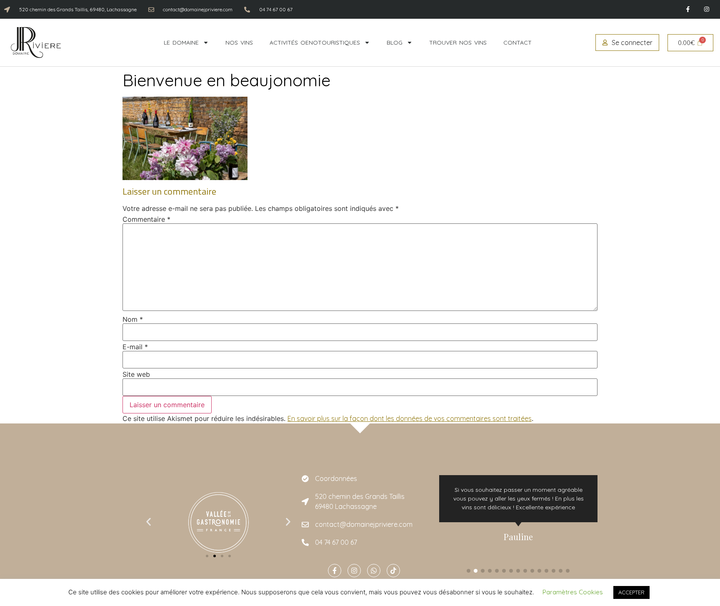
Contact (517, 42)
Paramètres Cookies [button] (572, 592)
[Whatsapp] (373, 570)
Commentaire (146, 219)
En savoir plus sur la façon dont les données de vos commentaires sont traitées (410, 418)
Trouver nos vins (458, 42)
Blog (394, 42)
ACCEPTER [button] (631, 592)
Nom (132, 319)
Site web (136, 374)
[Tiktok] (393, 570)
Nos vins (239, 42)
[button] (148, 522)
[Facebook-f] (687, 9)
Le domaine (181, 42)
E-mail (135, 346)
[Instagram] (706, 9)
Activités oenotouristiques (315, 42)
